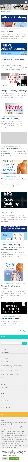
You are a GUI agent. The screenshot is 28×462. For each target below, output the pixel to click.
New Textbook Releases (7, 29)
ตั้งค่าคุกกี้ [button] (5, 458)
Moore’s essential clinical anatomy (13, 179)
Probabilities (24, 439)
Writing (3, 447)
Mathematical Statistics (9, 433)
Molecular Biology (21, 435)
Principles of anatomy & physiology (14, 91)
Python (3, 441)
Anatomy (15, 423)
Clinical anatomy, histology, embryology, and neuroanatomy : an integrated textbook (13, 247)
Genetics (23, 427)
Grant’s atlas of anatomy (10, 119)
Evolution (9, 427)
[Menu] (26, 2)
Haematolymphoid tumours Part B (11, 370)
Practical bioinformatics (8, 361)
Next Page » (23, 331)
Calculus (14, 425)
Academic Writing (6, 423)
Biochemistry (22, 423)
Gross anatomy (6, 213)
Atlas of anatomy (7, 31)
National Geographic (6, 437)
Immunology (9, 431)
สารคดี (14, 447)
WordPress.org (6, 407)
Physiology (14, 439)
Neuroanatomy (15, 437)
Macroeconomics (7, 377)
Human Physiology (19, 429)
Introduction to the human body (12, 149)
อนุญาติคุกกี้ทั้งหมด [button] (14, 458)
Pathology (9, 439)
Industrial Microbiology (17, 431)
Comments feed (6, 403)
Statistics (18, 443)
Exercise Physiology (15, 427)
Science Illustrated (12, 443)
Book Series (6, 424)
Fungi (20, 427)
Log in (4, 396)
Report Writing (4, 443)
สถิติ (11, 447)
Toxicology (25, 445)
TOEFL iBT (15, 445)
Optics (19, 437)
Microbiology (13, 435)
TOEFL (10, 445)
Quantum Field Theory (10, 441)
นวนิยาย (7, 447)
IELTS (3, 431)
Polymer (19, 439)
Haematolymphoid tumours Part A (11, 374)
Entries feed (5, 400)
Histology (3, 429)
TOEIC (20, 445)
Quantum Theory (19, 441)
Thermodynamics (4, 445)
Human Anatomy (10, 429)
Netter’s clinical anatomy (10, 319)
